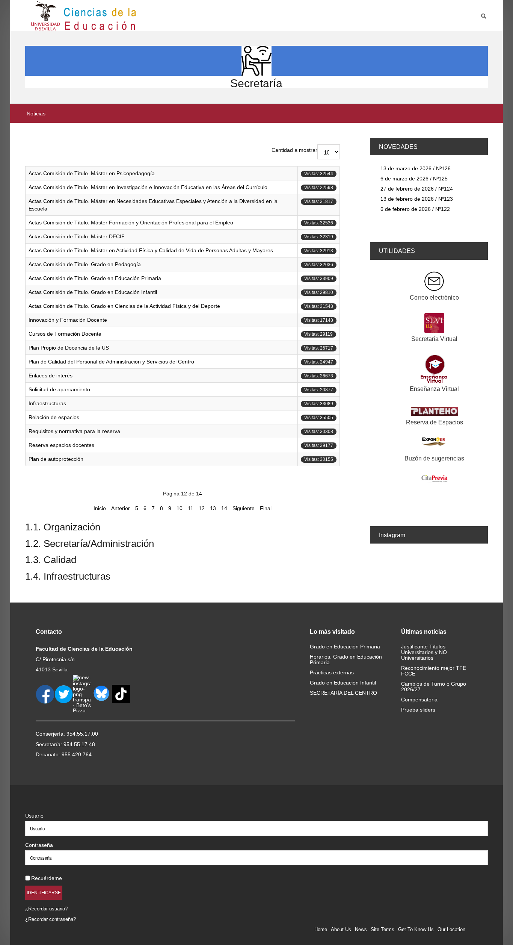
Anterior (120, 508)
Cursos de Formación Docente (65, 334)
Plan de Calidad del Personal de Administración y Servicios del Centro (111, 362)
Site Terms (382, 929)
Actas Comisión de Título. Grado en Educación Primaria (95, 278)
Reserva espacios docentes (61, 445)
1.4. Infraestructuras (67, 576)
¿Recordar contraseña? (50, 919)
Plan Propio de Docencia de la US (69, 348)
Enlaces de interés (50, 376)
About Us (341, 929)
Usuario (34, 816)
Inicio (100, 508)
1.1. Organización (62, 527)
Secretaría (256, 83)
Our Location (451, 929)
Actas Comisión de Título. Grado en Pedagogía (85, 264)
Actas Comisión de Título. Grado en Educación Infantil (93, 292)
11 (190, 508)
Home (320, 929)
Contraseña (39, 845)
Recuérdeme (46, 878)
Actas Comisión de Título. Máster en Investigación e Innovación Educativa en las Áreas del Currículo (148, 187)
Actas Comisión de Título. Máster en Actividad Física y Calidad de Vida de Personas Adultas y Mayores (151, 250)
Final (266, 508)
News (361, 929)
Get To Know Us (416, 929)
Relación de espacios (54, 417)
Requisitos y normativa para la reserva (74, 431)
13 (213, 508)
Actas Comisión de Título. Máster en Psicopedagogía (92, 173)
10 (180, 508)
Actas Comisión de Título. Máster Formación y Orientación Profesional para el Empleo (131, 223)
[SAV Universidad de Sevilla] (41, 803)
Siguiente (243, 508)
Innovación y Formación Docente (68, 320)
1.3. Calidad (50, 559)
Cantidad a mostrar (294, 150)
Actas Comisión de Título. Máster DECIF (77, 236)
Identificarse (44, 892)
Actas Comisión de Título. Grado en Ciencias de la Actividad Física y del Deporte (124, 306)
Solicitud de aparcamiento (59, 389)
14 (224, 508)
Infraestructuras (47, 403)
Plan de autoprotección (56, 459)
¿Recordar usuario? (46, 909)
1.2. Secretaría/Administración (89, 543)
